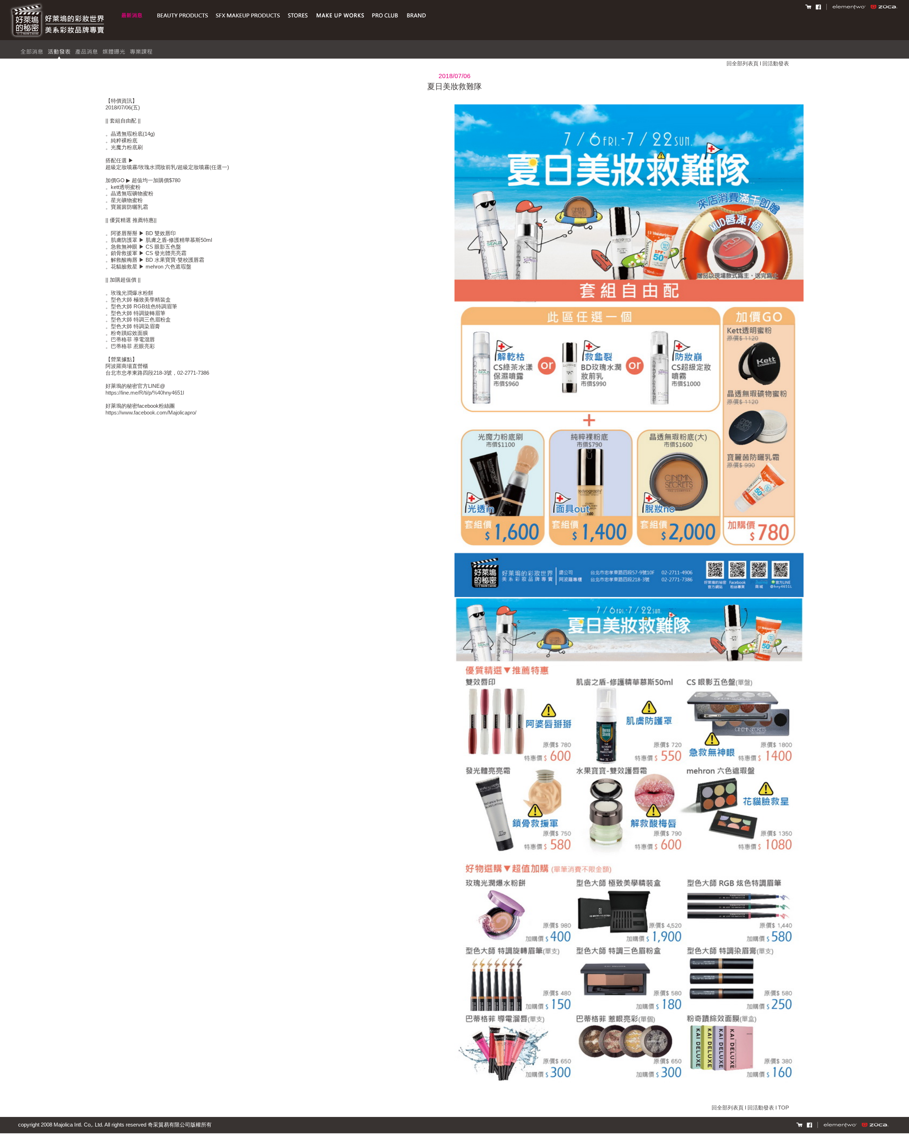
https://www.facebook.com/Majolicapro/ (150, 412)
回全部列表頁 (742, 63)
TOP (783, 1108)
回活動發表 (775, 63)
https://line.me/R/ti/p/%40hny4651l (144, 393)
